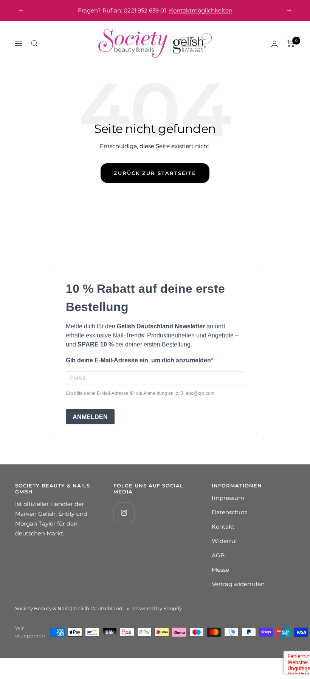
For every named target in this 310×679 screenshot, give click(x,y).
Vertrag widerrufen (238, 584)
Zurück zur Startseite (155, 173)
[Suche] (34, 43)
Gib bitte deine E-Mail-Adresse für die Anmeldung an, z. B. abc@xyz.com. (140, 393)
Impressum (228, 497)
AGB (218, 555)
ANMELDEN (90, 417)
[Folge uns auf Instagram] (123, 512)
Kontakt (223, 526)
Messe (220, 569)
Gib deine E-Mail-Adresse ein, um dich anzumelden (138, 360)
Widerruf (224, 540)
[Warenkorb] (291, 43)
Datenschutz (230, 512)
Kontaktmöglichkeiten (200, 10)
